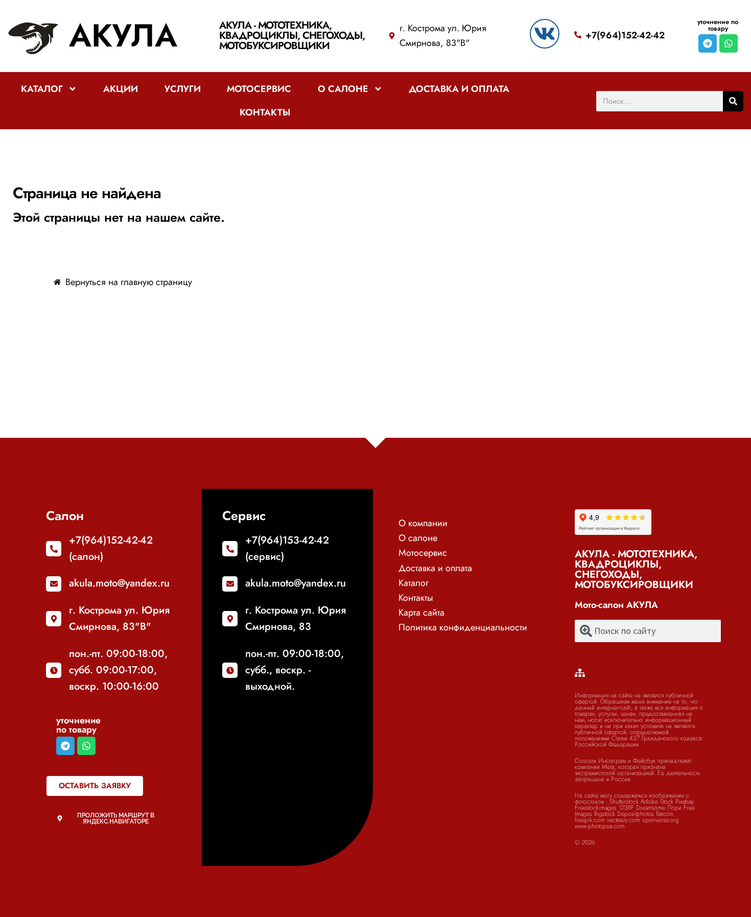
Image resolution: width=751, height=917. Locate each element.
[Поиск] (733, 101)
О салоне (343, 89)
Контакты (265, 112)
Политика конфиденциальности (462, 627)
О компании (423, 523)
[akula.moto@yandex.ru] (53, 584)
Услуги (183, 89)
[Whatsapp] (728, 43)
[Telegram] (707, 43)
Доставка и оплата (459, 89)
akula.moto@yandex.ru (119, 583)
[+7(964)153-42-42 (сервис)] (230, 548)
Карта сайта (421, 612)
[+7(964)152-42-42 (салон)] (53, 548)
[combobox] (648, 631)
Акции (120, 89)
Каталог (42, 89)
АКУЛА (123, 35)
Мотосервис (259, 89)
